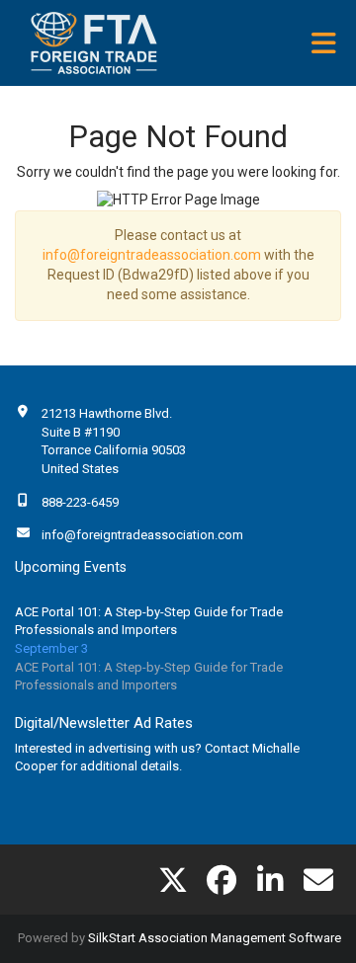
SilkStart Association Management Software (214, 937)
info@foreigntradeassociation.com (152, 255)
